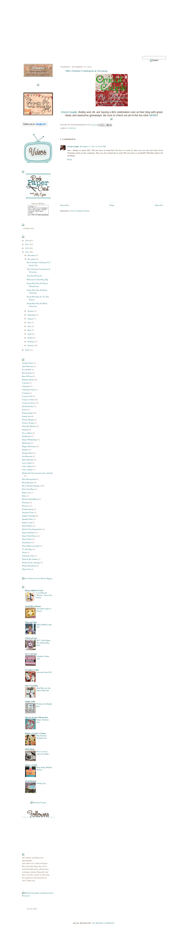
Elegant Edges (27, 413)
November (31, 259)
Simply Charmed (28, 515)
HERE (153, 115)
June (29, 326)
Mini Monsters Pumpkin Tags (41, 736)
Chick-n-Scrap (31, 638)
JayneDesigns (30, 780)
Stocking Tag (41, 783)
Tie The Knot (27, 549)
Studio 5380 (30, 701)
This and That (31, 622)
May (29, 330)
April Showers (27, 366)
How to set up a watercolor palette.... (43, 752)
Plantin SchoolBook (30, 499)
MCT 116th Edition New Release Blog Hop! (43, 642)
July (29, 322)
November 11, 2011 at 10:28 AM (93, 146)
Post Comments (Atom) (80, 210)
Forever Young (28, 423)
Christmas (26, 386)
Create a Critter (28, 399)
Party (24, 496)
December (31, 255)
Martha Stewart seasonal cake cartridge (37, 473)
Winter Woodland (29, 565)
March (30, 337)
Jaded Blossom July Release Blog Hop (43, 689)
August (30, 318)
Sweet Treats (27, 539)
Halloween (26, 443)
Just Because (27, 456)
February (31, 341)
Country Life (27, 396)
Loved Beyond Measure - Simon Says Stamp (44, 595)
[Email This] (99, 125)
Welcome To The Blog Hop (37, 279)
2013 (27, 244)
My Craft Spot (31, 653)
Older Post (159, 205)
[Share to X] (105, 125)
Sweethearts (26, 542)
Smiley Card (27, 522)
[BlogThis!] (102, 125)
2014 (27, 240)
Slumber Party (27, 519)
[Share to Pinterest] (110, 125)
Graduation (26, 436)
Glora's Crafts (31, 764)
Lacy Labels (27, 463)
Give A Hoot (27, 433)
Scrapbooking (27, 509)
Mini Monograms (29, 479)
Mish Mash (29, 749)
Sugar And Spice (28, 532)
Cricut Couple (73, 146)
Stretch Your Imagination (32, 529)
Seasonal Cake (28, 512)
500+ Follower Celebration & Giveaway (86, 71)
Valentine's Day (28, 555)
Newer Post (64, 205)
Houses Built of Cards (34, 590)
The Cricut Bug (31, 685)
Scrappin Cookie (32, 669)
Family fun (26, 416)
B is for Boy (26, 369)
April (29, 334)
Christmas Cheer (28, 389)
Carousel (25, 383)
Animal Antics (27, 363)
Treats (24, 552)
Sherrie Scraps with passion (36, 717)
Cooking (25, 393)
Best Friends (27, 373)
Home (112, 205)
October (30, 311)
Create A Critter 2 (29, 403)
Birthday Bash (27, 379)
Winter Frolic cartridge (31, 562)
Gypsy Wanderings (29, 439)
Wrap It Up (26, 569)
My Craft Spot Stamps (31, 485)
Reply (69, 159)
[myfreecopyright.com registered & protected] (38, 895)
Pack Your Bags (28, 489)
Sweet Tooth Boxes (29, 536)
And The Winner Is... (35, 275)
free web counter (32, 909)
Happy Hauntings (29, 446)
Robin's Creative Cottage (35, 733)
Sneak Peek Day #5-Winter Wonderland (37, 285)
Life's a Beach (27, 466)
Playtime (25, 502)
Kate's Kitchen (27, 459)
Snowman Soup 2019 (44, 672)
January (30, 345)
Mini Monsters (28, 482)
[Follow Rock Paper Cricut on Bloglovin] (34, 125)
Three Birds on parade (31, 545)
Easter (24, 409)
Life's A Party (27, 469)
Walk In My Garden (30, 559)
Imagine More (27, 453)
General (25, 429)
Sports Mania (27, 525)
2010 (27, 350)
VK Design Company (103, 923)
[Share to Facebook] (107, 125)
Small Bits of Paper (33, 606)
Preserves (25, 505)
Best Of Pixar (27, 376)
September (31, 315)
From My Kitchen (29, 426)
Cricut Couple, (69, 112)
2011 (27, 252)
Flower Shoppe (28, 419)
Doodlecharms (27, 406)
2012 (27, 248)
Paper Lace (26, 492)
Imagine (25, 449)
